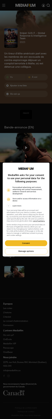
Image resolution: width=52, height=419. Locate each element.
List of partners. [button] (39, 221)
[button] (26, 206)
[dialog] (26, 209)
